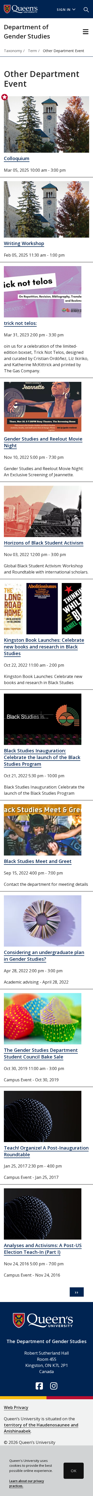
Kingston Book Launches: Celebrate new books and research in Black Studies (44, 646)
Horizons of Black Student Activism (43, 543)
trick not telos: (20, 323)
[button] (86, 9)
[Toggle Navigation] (85, 31)
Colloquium (16, 158)
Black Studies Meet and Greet (38, 861)
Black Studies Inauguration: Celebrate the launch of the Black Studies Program (42, 757)
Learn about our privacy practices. (26, 1483)
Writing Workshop (24, 243)
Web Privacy (16, 1407)
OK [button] (73, 1470)
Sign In (64, 9)
